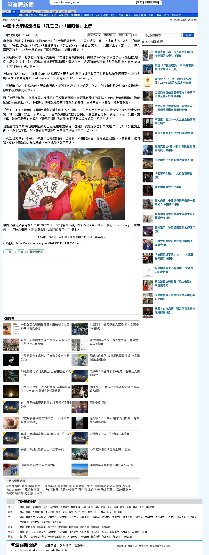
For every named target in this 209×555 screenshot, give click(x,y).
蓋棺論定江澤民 (38, 536)
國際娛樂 (73, 527)
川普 (44, 486)
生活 (33, 11)
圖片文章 (56, 522)
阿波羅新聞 (20, 5)
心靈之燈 (62, 517)
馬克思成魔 (64, 486)
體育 (143, 15)
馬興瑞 (52, 486)
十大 (20, 251)
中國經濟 (63, 15)
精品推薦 (95, 527)
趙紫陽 (19, 493)
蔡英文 (10, 493)
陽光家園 (117, 536)
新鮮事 (43, 11)
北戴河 (92, 489)
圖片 (176, 15)
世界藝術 (24, 522)
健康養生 (30, 517)
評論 (24, 11)
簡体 (139, 2)
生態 (151, 15)
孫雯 (62, 489)
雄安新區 (72, 489)
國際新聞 (75, 15)
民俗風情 (136, 531)
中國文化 (116, 517)
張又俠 (126, 486)
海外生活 (73, 517)
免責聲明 (143, 546)
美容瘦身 (138, 517)
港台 (158, 15)
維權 (136, 15)
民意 (109, 512)
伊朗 (8, 486)
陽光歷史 (84, 536)
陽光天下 (106, 536)
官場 (121, 15)
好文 (84, 512)
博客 (72, 11)
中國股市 (27, 489)
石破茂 (54, 489)
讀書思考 (181, 517)
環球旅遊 (125, 531)
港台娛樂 (62, 527)
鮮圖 (144, 531)
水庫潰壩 (78, 486)
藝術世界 (127, 517)
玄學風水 (84, 517)
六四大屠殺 (114, 486)
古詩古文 (149, 517)
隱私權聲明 (155, 546)
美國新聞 (43, 15)
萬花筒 (105, 531)
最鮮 (22, 531)
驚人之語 (49, 512)
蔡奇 (128, 489)
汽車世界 (62, 531)
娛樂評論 (84, 527)
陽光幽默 (95, 536)
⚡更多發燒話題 (15, 480)
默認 (135, 35)
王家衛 (38, 493)
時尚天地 (84, 531)
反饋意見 (132, 546)
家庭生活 (52, 517)
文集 (65, 512)
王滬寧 (38, 489)
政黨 (71, 512)
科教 (113, 15)
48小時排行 (154, 42)
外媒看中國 (38, 512)
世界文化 (170, 517)
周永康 (28, 493)
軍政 (33, 15)
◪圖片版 (185, 20)
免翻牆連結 (151, 2)
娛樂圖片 (106, 527)
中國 (8, 251)
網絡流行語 (36, 251)
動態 (58, 512)
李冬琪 (52, 237)
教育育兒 (106, 517)
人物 (98, 15)
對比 (96, 512)
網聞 (105, 15)
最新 (23, 15)
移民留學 (73, 531)
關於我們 (121, 546)
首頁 (6, 11)
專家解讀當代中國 (56, 536)
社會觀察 (52, 531)
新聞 (15, 11)
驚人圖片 (24, 536)
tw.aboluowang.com (66, 2)
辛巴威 (101, 489)
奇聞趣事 (95, 531)
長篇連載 (45, 522)
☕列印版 (175, 20)
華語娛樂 (41, 527)
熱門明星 (52, 527)
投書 (90, 512)
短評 (77, 512)
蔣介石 (82, 489)
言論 (28, 512)
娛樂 (54, 11)
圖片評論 (117, 512)
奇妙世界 (114, 531)
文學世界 (35, 522)
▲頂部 (167, 546)
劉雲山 (111, 489)
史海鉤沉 (41, 517)
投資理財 (159, 517)
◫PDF (194, 20)
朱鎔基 (16, 486)
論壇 (63, 11)
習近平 (89, 486)
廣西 (24, 486)
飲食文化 (30, 531)
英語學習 (192, 517)
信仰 (166, 15)
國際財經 (88, 15)
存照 (103, 512)
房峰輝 (120, 489)
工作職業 (95, 517)
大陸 (53, 15)
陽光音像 (128, 536)
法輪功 (10, 489)
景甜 (37, 486)
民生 (128, 15)
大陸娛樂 (30, 527)
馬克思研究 (73, 536)
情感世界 (41, 531)
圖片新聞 (150, 507)
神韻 (31, 486)
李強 (46, 489)
